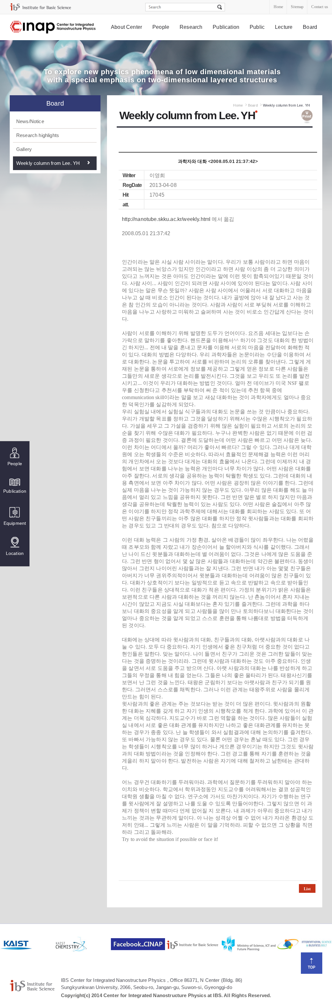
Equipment (15, 523)
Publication (226, 27)
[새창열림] (27, 944)
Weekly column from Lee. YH (48, 163)
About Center (126, 27)
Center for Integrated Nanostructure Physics (53, 27)
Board (310, 27)
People (160, 27)
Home (278, 7)
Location (15, 553)
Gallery (24, 149)
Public (257, 27)
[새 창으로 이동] (40, 7)
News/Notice (30, 121)
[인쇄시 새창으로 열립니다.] (307, 117)
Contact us (319, 7)
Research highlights (37, 135)
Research (191, 27)
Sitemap (297, 7)
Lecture (283, 27)
